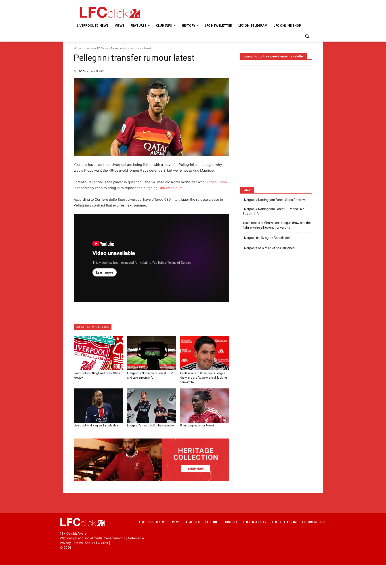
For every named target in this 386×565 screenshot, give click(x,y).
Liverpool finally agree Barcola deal (96, 425)
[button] (307, 36)
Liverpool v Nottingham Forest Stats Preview (274, 200)
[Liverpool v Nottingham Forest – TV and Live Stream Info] (151, 353)
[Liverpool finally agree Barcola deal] (98, 405)
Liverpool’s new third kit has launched (151, 425)
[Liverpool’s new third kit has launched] (151, 405)
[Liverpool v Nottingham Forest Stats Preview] (98, 353)
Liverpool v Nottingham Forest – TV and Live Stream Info (273, 211)
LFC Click (83, 71)
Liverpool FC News (96, 48)
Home (78, 48)
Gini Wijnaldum (170, 188)
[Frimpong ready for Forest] (204, 405)
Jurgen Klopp (216, 182)
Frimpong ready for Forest (197, 425)
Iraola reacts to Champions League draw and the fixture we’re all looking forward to (203, 377)
